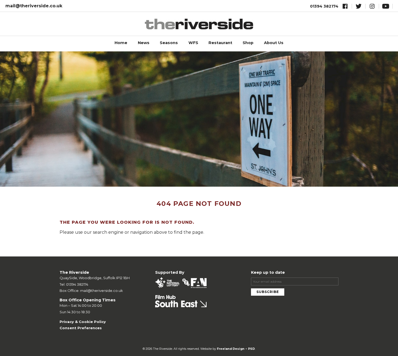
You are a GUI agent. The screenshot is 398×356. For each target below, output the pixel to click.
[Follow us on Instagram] (372, 7)
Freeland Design (230, 349)
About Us (273, 42)
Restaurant (220, 42)
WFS (193, 42)
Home (121, 42)
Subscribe (267, 292)
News (143, 42)
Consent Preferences (81, 328)
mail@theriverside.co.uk (33, 5)
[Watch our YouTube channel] (385, 7)
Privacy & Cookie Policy (83, 321)
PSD (251, 349)
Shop (248, 42)
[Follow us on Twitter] (358, 7)
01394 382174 (324, 6)
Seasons (169, 42)
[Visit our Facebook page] (345, 7)
